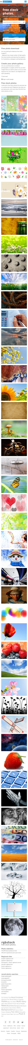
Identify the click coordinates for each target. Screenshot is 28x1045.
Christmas (19, 998)
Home (4, 1001)
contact (18, 1026)
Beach (24, 1006)
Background (6, 1010)
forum (4, 1026)
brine (2, 982)
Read (13, 998)
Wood (21, 1010)
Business (10, 1006)
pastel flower (4, 984)
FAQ (15, 1026)
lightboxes (10, 1026)
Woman (12, 999)
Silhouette (22, 1012)
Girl (2, 1016)
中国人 (19, 1033)
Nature (16, 999)
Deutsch (3, 1031)
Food (9, 998)
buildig (3, 993)
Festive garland (5, 990)
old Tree (3, 991)
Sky (8, 999)
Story (19, 1008)
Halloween (4, 999)
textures (13, 26)
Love (17, 1014)
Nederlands (24, 1031)
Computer (21, 999)
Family (7, 1008)
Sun (15, 1014)
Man (6, 1004)
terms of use (13, 1028)
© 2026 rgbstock (8, 1039)
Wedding (8, 1012)
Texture (17, 1010)
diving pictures (5, 980)
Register (14, 35)
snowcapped (4, 978)
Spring (3, 1008)
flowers (19, 26)
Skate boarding (5, 976)
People (22, 1004)
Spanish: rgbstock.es (6, 960)
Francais (18, 1031)
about (18, 1028)
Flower (14, 1004)
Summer (6, 998)
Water (14, 1002)
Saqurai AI (21, 1039)
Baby (8, 1002)
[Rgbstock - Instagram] (14, 1022)
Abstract (9, 1004)
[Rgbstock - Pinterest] (9, 1022)
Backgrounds (18, 1006)
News (4, 1005)
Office (3, 1004)
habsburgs (4, 986)
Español (13, 1031)
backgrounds (6, 26)
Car (2, 998)
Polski (8, 1033)
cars (11, 30)
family (10, 28)
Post (13, 1010)
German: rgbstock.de (7, 964)
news (22, 1028)
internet (15, 28)
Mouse (18, 1004)
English (8, 1031)
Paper (11, 1014)
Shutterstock (15, 1039)
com (7, 2)
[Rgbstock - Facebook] (5, 1022)
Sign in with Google (8, 79)
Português (13, 1033)
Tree (11, 1002)
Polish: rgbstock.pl (6, 968)
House (8, 1014)
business (5, 28)
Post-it (22, 1014)
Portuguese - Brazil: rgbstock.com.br (11, 962)
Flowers (3, 1012)
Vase (10, 1008)
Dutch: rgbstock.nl (6, 966)
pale (2, 988)
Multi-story (21, 1001)
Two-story (15, 1012)
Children (14, 1008)
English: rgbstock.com (7, 959)
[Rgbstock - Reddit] (22, 1022)
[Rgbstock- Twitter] (18, 1022)
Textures (3, 1014)
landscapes (6, 30)
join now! (5, 76)
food (20, 28)
